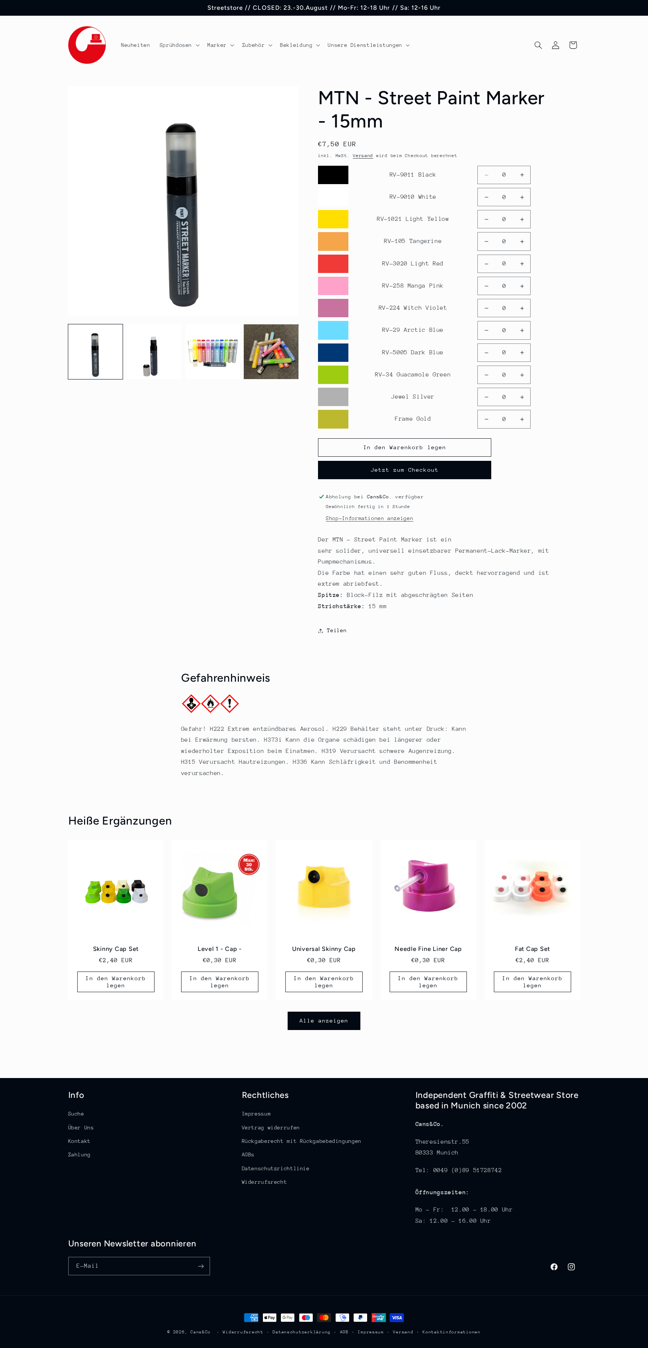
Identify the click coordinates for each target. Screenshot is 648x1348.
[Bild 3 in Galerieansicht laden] (212, 351)
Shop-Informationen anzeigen (369, 519)
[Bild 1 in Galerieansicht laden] (95, 351)
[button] (178, 45)
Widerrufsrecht (264, 1182)
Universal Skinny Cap (324, 948)
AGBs (248, 1155)
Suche (76, 1114)
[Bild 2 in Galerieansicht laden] (154, 351)
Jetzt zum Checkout (405, 470)
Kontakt (79, 1141)
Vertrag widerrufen (271, 1128)
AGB (344, 1332)
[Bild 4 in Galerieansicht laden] (271, 351)
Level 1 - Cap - (220, 948)
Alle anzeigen (324, 1020)
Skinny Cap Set (116, 948)
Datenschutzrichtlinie (276, 1168)
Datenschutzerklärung (302, 1332)
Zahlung (79, 1155)
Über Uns (81, 1128)
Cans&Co (200, 1332)
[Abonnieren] (200, 1266)
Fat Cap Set (532, 948)
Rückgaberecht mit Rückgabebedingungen (302, 1141)
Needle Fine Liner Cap (428, 948)
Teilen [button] (336, 630)
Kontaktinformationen (452, 1332)
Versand (363, 155)
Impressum (256, 1114)
